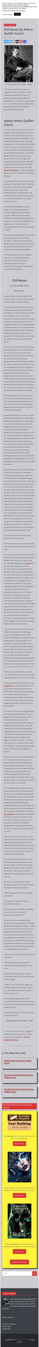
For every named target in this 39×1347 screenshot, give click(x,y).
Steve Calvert (11, 37)
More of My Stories (19, 1262)
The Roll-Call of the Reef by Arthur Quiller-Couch (19, 1090)
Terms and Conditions (9, 1324)
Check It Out (19, 1251)
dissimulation (9, 814)
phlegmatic (8, 686)
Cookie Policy (6, 1329)
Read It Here (19, 1143)
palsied (28, 563)
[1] (28, 453)
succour (7, 458)
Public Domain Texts (10, 25)
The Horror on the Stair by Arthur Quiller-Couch (18, 1076)
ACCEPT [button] (17, 14)
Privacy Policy (6, 1326)
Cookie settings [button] (8, 14)
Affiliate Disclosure (8, 1317)
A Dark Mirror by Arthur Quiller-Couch (18, 1061)
